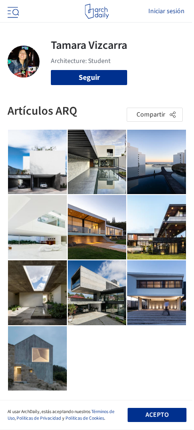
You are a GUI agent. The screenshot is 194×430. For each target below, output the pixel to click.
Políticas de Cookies (84, 418)
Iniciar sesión (166, 11)
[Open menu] (12, 11)
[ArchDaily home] (97, 11)
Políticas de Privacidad (38, 418)
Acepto (157, 415)
